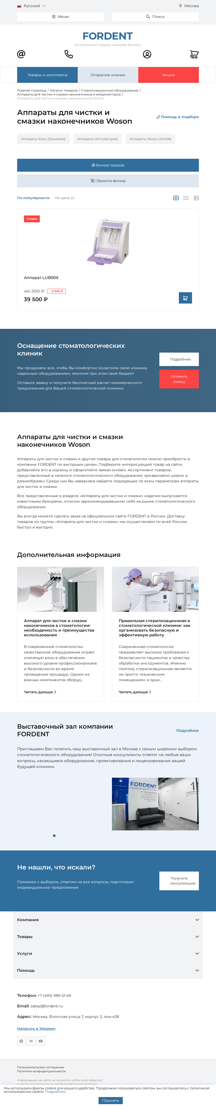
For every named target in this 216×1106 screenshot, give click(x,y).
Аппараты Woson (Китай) (150, 139)
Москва (191, 5)
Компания (28, 919)
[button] (54, 835)
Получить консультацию (182, 881)
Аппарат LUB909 (41, 277)
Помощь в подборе (179, 116)
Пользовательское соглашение (40, 1067)
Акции (168, 75)
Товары (24, 936)
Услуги (24, 953)
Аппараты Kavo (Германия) (43, 139)
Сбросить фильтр (110, 181)
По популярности (33, 198)
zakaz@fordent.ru (47, 1006)
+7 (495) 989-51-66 (54, 995)
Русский (32, 5)
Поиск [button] (158, 16)
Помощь (26, 970)
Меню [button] (63, 16)
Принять (110, 1100)
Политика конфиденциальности (41, 1071)
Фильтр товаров (109, 165)
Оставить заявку (179, 379)
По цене (63, 198)
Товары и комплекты (47, 75)
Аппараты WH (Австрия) (97, 139)
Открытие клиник (108, 75)
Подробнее (180, 359)
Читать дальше (39, 692)
